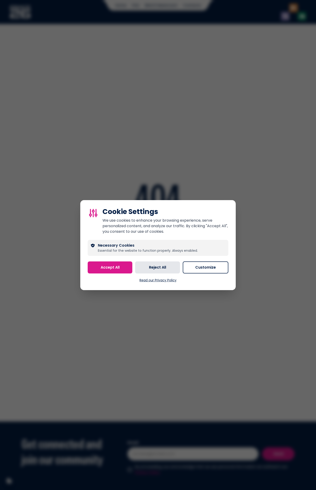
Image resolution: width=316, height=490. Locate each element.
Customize (205, 267)
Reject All (157, 267)
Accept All (110, 267)
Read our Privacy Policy (158, 280)
